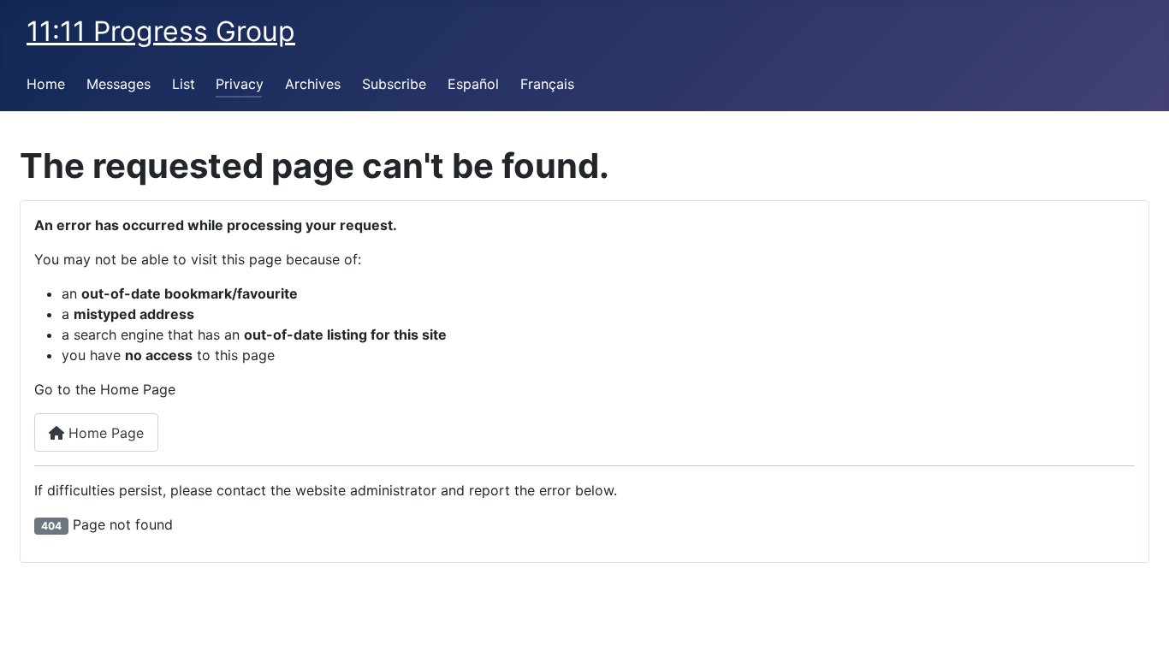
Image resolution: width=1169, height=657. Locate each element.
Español (473, 83)
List (183, 83)
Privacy (240, 83)
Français (547, 83)
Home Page (104, 432)
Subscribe (394, 83)
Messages (118, 83)
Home (46, 83)
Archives (313, 83)
